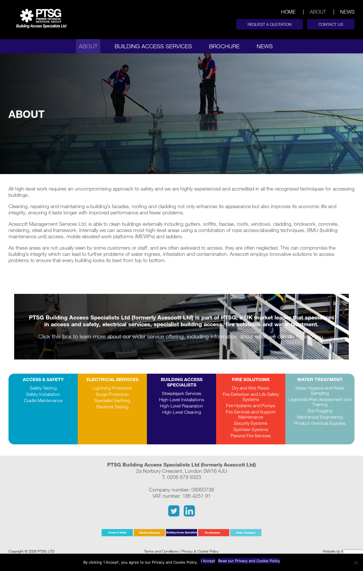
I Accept (208, 561)
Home (288, 12)
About (318, 12)
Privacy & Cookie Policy (200, 551)
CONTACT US (330, 24)
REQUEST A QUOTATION (270, 24)
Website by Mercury (338, 551)
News (347, 12)
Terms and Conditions (161, 551)
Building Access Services (153, 46)
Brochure (224, 46)
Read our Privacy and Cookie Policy (249, 561)
